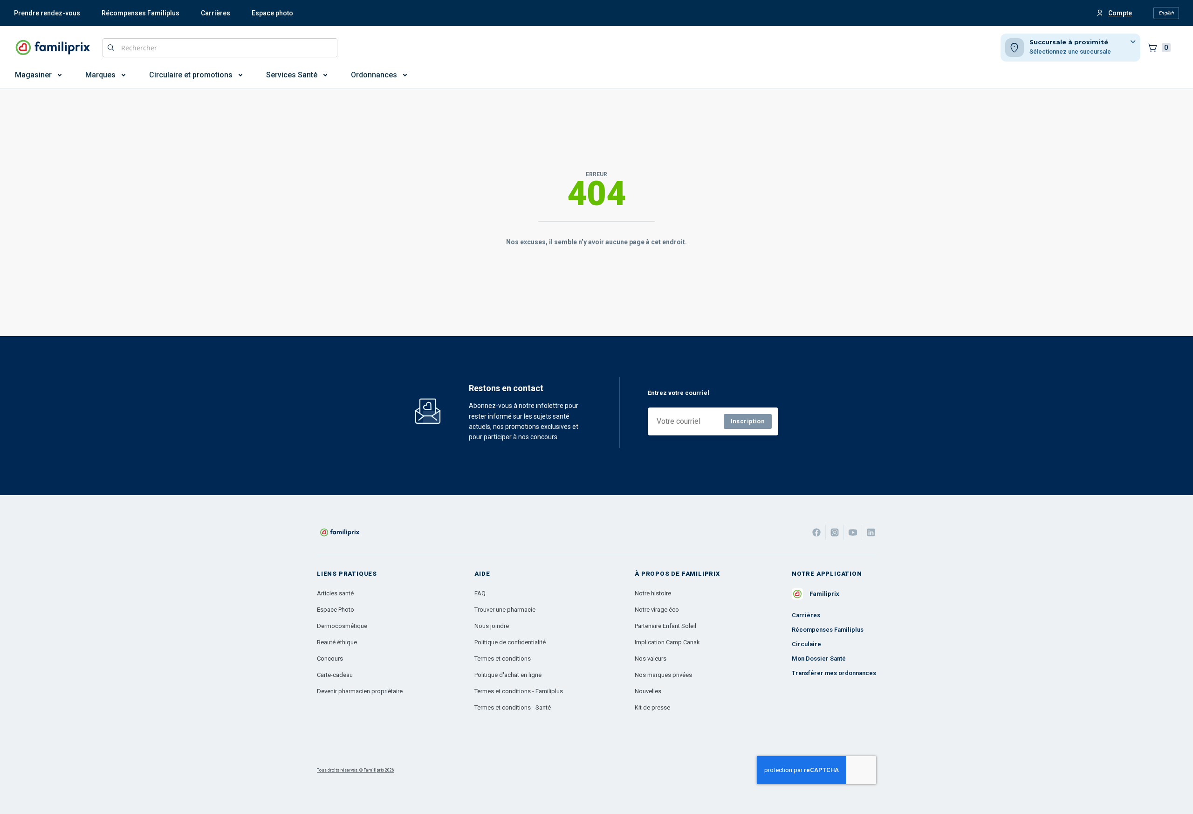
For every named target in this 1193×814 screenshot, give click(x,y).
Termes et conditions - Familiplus (518, 691)
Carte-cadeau (335, 674)
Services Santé (291, 74)
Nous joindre (491, 625)
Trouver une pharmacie (504, 609)
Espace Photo (335, 609)
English (1166, 12)
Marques (100, 74)
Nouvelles (648, 691)
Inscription (748, 421)
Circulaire (806, 644)
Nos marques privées (663, 674)
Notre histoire (653, 593)
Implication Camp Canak (667, 642)
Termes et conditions (502, 658)
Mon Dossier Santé (819, 658)
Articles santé (335, 593)
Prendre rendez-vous (47, 13)
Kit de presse (652, 707)
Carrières (215, 13)
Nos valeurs (650, 658)
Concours (330, 658)
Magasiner (33, 74)
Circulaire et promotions (191, 74)
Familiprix (824, 593)
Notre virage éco (657, 609)
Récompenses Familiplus (140, 13)
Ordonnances (374, 74)
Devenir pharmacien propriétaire (360, 691)
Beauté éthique (337, 642)
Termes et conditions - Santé (512, 707)
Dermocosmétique (342, 625)
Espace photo (272, 13)
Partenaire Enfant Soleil (665, 625)
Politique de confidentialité (510, 642)
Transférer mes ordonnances (834, 672)
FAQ (480, 593)
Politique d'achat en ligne (508, 674)
